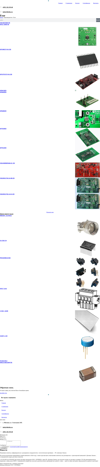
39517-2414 (3, 288)
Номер (2, 439)
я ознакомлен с (15, 446)
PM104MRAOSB (5, 258)
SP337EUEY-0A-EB (6, 74)
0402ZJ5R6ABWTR (6, 362)
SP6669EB (3, 92)
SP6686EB (3, 111)
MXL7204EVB (4, 24)
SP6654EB (3, 90)
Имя (1, 436)
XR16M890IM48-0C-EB (7, 163)
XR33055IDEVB (5, 23)
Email (1, 438)
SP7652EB (3, 148)
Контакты (95, 3)
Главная (60, 3)
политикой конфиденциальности (19, 446)
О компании (69, 3)
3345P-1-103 (3, 336)
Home (1, 17)
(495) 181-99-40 (8, 7)
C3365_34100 (4, 311)
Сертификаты (86, 3)
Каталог (77, 3)
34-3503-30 (3, 240)
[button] (50, 212)
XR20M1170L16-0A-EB (7, 194)
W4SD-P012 (3, 361)
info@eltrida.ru (8, 12)
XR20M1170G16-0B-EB (7, 178)
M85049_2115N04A (6, 215)
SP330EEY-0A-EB (5, 49)
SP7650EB (3, 128)
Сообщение (3, 445)
